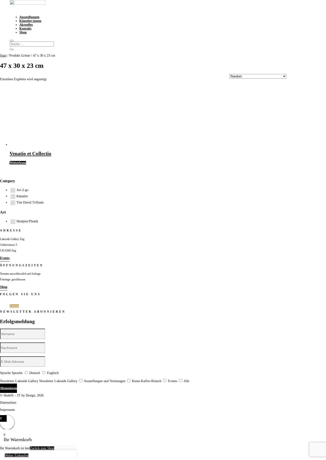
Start (3, 55)
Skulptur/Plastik (27, 221)
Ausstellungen (29, 17)
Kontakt (25, 28)
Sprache (5, 373)
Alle (186, 381)
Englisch (53, 373)
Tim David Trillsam (30, 202)
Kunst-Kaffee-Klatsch (146, 381)
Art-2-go (22, 190)
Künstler (22, 196)
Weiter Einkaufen (16, 455)
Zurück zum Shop (42, 448)
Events (5, 258)
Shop (23, 32)
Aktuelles (26, 25)
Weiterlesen (18, 163)
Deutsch (34, 373)
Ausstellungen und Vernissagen (104, 381)
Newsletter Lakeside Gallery (19, 381)
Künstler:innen (30, 21)
